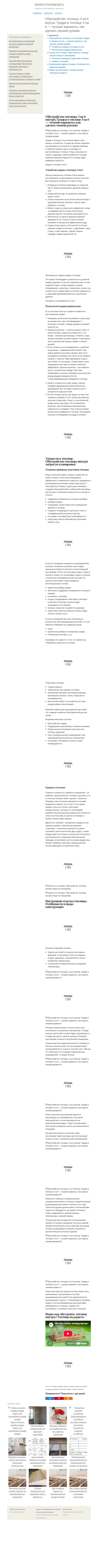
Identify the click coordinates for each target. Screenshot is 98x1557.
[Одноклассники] (68, 1398)
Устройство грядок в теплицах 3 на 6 (68, 46)
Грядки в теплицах (68, 1386)
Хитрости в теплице (81, 1386)
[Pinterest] (59, 1398)
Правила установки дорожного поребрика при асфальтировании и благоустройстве (24, 93)
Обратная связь (67, 1509)
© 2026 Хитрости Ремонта (17, 1509)
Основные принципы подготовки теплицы (70, 58)
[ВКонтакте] (49, 1398)
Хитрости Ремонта (49, 5)
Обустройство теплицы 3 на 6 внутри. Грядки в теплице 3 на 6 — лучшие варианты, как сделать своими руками (69, 41)
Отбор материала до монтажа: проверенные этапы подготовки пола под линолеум (23, 103)
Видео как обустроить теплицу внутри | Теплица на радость (66, 71)
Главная (37, 12)
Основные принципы (51, 1389)
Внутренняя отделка (65, 1389)
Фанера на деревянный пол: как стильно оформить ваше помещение (23, 54)
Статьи (58, 12)
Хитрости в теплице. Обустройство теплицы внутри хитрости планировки (69, 54)
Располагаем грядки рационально (67, 49)
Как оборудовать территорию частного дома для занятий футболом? (22, 44)
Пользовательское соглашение (52, 1509)
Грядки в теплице (57, 1386)
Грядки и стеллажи (60, 61)
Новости (48, 12)
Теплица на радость (78, 1389)
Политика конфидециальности (45, 1512)
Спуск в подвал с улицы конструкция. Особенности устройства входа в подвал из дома (25, 76)
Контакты (38, 1509)
